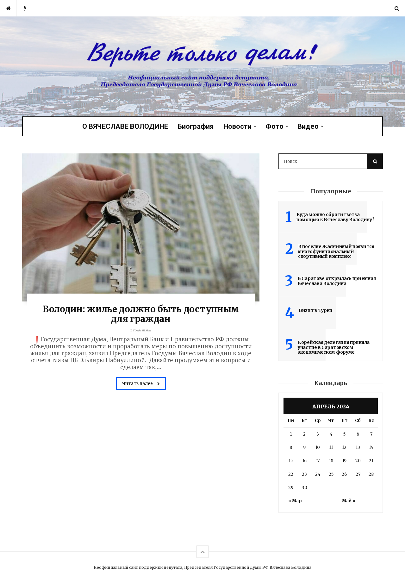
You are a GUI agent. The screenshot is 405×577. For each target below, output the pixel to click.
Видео (308, 126)
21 (371, 460)
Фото (274, 126)
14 (371, 447)
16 (304, 460)
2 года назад (140, 330)
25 (331, 474)
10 (317, 447)
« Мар (295, 501)
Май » (348, 501)
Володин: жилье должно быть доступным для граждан (141, 314)
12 (344, 447)
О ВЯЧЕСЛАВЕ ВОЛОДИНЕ (125, 126)
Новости (237, 126)
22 (290, 474)
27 (358, 474)
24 (318, 474)
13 (358, 447)
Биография (196, 126)
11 (331, 447)
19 (344, 460)
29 (290, 487)
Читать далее (138, 383)
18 (331, 460)
